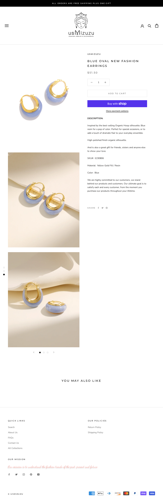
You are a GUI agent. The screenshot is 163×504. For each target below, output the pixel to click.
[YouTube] (38, 474)
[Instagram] (24, 474)
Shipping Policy (95, 432)
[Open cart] (156, 25)
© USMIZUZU (15, 494)
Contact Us (13, 442)
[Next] (53, 352)
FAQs (11, 437)
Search (11, 427)
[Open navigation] (7, 25)
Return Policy (94, 427)
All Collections (15, 448)
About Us (13, 432)
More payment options (117, 110)
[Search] (149, 25)
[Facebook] (98, 208)
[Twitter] (102, 208)
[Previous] (33, 352)
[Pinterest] (107, 208)
